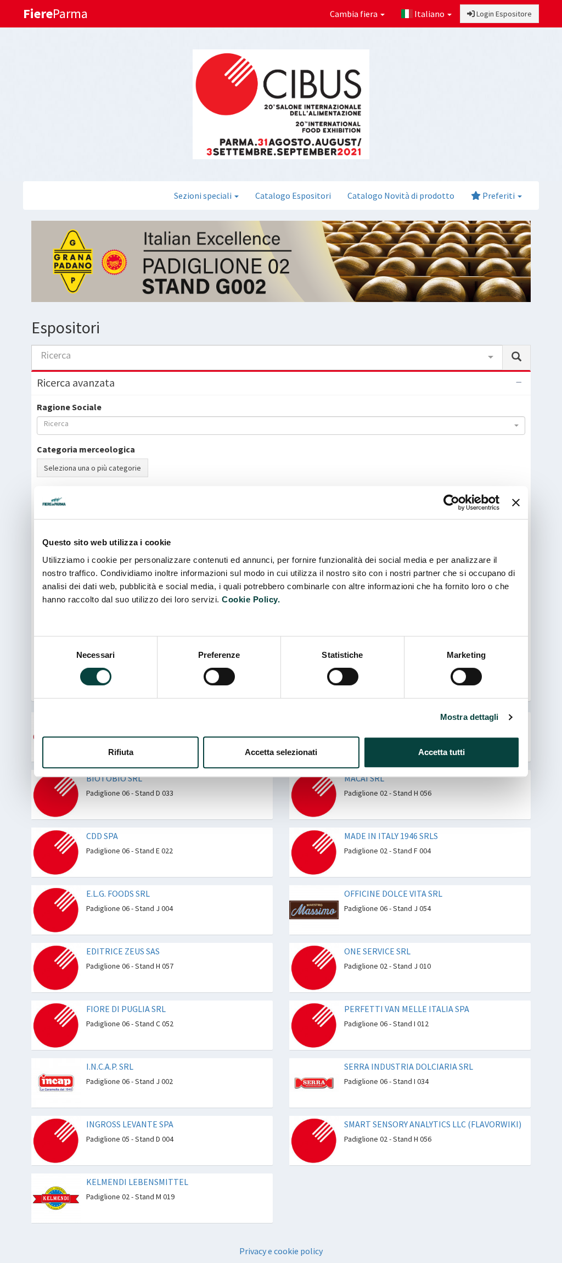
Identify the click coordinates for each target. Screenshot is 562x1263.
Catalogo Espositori (293, 195)
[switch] (219, 676)
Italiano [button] (429, 13)
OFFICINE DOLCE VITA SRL (393, 872)
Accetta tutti (441, 752)
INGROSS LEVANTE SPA (129, 1103)
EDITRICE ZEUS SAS (123, 930)
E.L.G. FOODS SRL (118, 872)
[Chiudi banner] (516, 502)
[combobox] (267, 357)
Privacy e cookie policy (281, 1230)
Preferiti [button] (498, 195)
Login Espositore (503, 14)
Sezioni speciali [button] (203, 195)
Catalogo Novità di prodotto (400, 195)
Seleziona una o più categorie (92, 468)
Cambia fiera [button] (354, 13)
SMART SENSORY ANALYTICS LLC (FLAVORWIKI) (432, 1103)
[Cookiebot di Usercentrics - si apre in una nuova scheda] (451, 502)
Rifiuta (120, 752)
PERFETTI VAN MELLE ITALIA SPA (406, 987)
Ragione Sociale (69, 406)
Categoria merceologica (86, 449)
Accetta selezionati (281, 752)
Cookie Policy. (251, 599)
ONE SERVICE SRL (377, 930)
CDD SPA (102, 814)
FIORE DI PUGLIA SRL (126, 987)
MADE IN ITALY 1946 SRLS (391, 814)
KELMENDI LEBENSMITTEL (137, 1160)
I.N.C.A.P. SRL (109, 1045)
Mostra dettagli (469, 717)
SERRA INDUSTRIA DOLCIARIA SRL (408, 1045)
